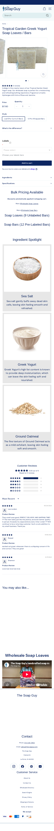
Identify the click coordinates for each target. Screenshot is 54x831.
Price (4, 102)
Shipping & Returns (27, 802)
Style (4, 114)
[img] (7, 506)
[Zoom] (43, 74)
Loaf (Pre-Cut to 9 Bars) (13, 119)
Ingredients (7, 177)
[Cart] (44, 9)
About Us (27, 778)
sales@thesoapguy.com (29, 747)
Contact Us (27, 783)
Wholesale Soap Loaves (29, 204)
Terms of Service (27, 807)
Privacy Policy (27, 797)
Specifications (8, 183)
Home (4, 24)
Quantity (18, 101)
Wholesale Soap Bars (29, 210)
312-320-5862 (29, 743)
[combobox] (27, 15)
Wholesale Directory (27, 788)
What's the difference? (12, 128)
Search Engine (27, 792)
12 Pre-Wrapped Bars (36, 119)
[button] (7, 86)
